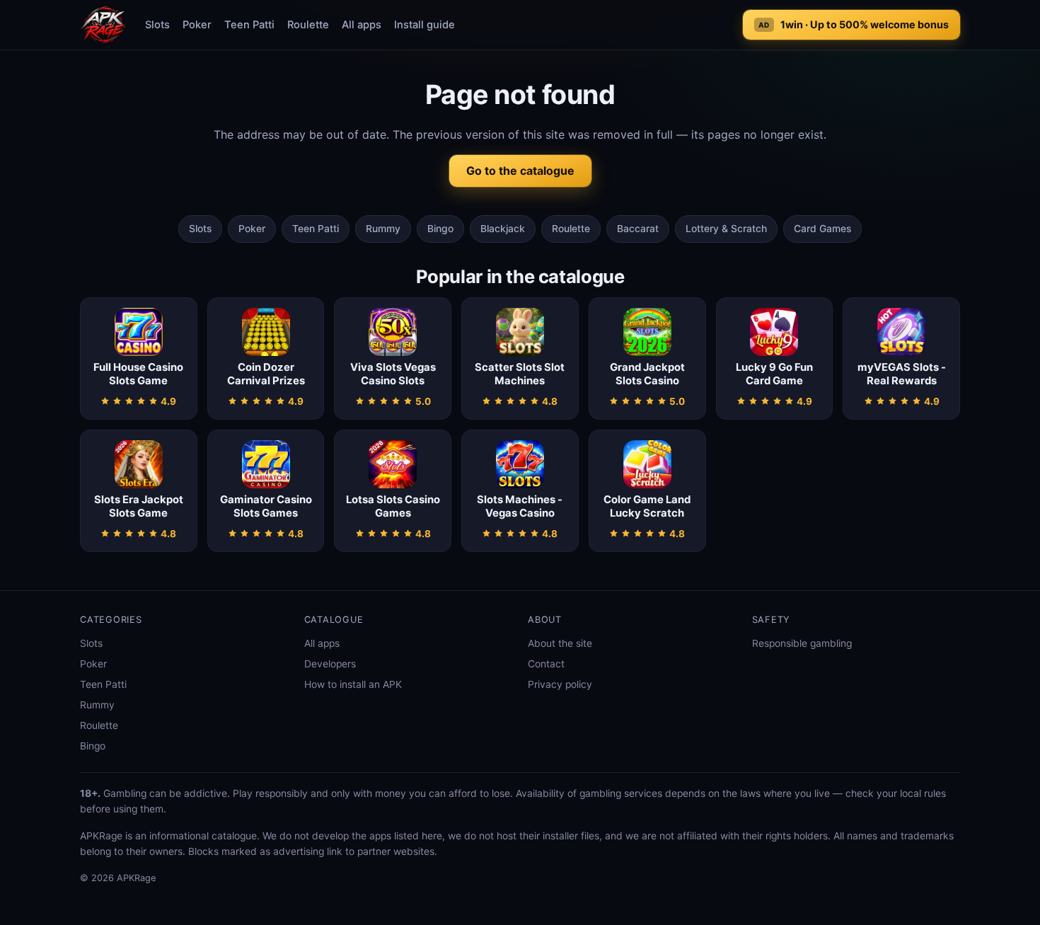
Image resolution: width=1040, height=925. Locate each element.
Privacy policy (560, 684)
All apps (361, 24)
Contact (546, 664)
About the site (560, 643)
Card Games (822, 228)
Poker (197, 24)
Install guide (424, 24)
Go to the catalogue (520, 170)
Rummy (383, 228)
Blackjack (502, 228)
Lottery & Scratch (726, 228)
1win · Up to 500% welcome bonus (853, 24)
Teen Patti (249, 24)
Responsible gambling (802, 643)
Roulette (308, 24)
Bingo (440, 228)
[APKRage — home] (103, 24)
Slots (157, 24)
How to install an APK (353, 684)
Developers (330, 664)
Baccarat (638, 228)
